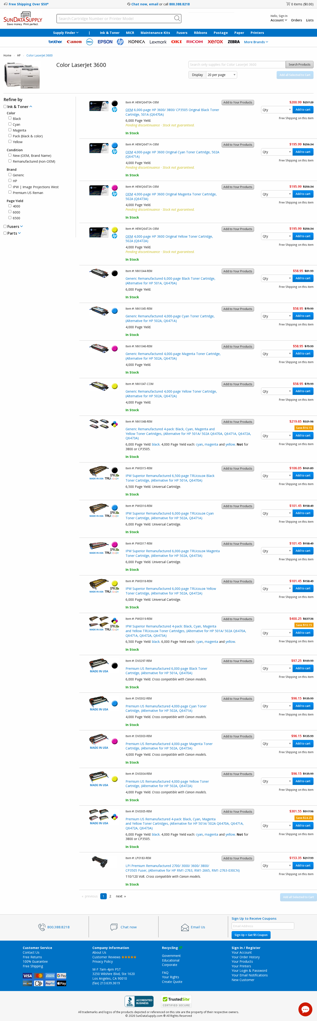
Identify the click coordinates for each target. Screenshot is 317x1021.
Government (171, 955)
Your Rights (170, 977)
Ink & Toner (110, 32)
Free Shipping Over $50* (29, 4)
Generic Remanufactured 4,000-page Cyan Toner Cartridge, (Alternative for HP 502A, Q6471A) (170, 318)
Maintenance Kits (155, 32)
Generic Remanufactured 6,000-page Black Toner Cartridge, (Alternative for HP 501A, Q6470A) (170, 280)
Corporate (169, 964)
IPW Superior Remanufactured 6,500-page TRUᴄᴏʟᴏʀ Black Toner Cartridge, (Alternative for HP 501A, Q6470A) (170, 478)
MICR (130, 32)
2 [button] (110, 896)
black (156, 444)
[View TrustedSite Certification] (176, 1001)
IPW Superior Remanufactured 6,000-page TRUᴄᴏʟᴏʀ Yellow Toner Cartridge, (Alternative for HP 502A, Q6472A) (171, 590)
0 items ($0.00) (302, 4)
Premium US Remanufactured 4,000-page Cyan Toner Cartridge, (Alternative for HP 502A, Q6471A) (166, 708)
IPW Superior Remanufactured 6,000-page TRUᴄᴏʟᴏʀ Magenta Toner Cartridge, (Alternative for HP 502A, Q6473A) (173, 553)
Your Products (242, 961)
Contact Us (31, 952)
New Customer (243, 980)
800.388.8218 (179, 4)
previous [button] (91, 896)
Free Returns (32, 957)
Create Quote (172, 981)
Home (7, 55)
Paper (239, 32)
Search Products (300, 64)
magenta (211, 444)
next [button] (119, 896)
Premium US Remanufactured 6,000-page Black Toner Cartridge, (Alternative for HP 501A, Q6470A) (166, 670)
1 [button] (103, 896)
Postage (221, 32)
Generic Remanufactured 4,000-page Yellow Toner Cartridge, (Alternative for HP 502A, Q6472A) (171, 393)
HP (19, 55)
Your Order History (246, 957)
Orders (296, 20)
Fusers (182, 32)
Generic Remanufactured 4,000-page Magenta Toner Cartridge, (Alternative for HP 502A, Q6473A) (173, 356)
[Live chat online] (305, 1009)
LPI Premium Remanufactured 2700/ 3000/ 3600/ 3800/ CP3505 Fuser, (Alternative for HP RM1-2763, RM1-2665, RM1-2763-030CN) (183, 868)
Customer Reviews (106, 957)
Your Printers (241, 966)
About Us (99, 952)
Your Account (242, 952)
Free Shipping (33, 966)
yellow (230, 444)
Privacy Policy (102, 961)
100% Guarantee (35, 961)
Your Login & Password (249, 970)
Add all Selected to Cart (295, 75)
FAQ (165, 972)
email (153, 4)
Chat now (139, 4)
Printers (257, 32)
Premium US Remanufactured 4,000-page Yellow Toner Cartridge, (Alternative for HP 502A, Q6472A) (167, 783)
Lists (310, 20)
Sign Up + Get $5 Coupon (251, 935)
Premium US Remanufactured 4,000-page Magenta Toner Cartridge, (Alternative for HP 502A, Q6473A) (169, 746)
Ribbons (200, 32)
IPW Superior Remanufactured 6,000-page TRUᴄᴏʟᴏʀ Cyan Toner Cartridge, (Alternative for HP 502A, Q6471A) (170, 515)
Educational (170, 960)
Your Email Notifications (250, 975)
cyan (199, 444)
